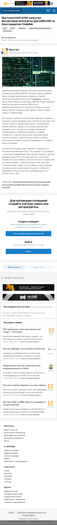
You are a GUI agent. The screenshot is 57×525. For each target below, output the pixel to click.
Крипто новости (10, 430)
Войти (28, 251)
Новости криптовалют (29, 40)
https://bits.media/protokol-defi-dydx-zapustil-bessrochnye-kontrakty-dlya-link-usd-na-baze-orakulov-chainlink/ (26, 184)
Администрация (10, 453)
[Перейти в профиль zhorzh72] (50, 350)
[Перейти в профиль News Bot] (4, 51)
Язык (11, 512)
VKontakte (8, 476)
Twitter (7, 471)
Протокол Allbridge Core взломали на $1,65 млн (24, 349)
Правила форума (11, 450)
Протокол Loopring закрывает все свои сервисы (24, 385)
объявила (36, 99)
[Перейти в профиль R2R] (51, 367)
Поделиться (15, 267)
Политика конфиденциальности (31, 512)
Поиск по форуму (11, 456)
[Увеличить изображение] (28, 71)
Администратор (10, 491)
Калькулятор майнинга (13, 438)
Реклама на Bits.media (13, 494)
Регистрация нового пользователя (29, 233)
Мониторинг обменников (14, 433)
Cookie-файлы (28, 515)
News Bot (11, 38)
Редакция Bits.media (12, 497)
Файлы (7, 458)
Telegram (8, 479)
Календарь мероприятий (14, 435)
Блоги (6, 441)
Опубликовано (23, 53)
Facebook (8, 473)
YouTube (7, 482)
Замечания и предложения (15, 461)
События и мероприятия (14, 502)
